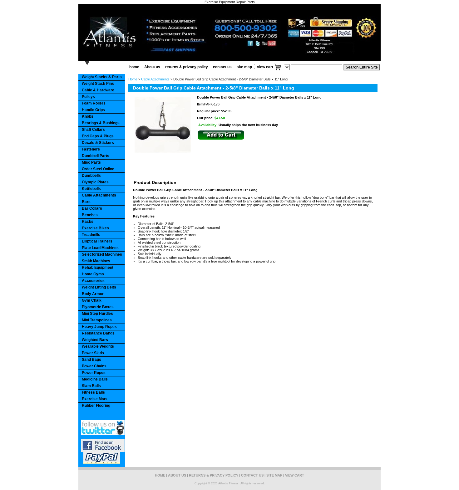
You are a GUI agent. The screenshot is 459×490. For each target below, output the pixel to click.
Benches (90, 215)
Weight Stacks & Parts (102, 77)
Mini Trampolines (97, 320)
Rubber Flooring (96, 405)
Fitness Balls (93, 392)
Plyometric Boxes (98, 307)
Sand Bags (91, 359)
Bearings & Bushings (101, 123)
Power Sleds (93, 353)
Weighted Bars (95, 340)
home (134, 67)
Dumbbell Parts (95, 156)
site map (244, 67)
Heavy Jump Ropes (99, 326)
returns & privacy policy (186, 67)
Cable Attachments (155, 79)
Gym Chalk (91, 300)
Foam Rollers (94, 103)
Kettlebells (91, 188)
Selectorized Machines (102, 254)
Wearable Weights (98, 346)
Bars (86, 202)
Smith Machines (96, 261)
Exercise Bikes (95, 228)
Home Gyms (93, 274)
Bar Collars (92, 208)
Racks (87, 221)
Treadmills (91, 234)
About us (152, 67)
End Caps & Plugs (98, 136)
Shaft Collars (93, 129)
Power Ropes (94, 372)
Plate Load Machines (100, 248)
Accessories (93, 280)
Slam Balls (91, 386)
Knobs (87, 116)
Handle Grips (93, 110)
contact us (222, 67)
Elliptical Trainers (97, 241)
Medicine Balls (95, 379)
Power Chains (94, 366)
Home (132, 79)
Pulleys (88, 96)
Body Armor (93, 294)
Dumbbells (91, 175)
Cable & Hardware (98, 90)
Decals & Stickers (98, 142)
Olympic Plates (95, 182)
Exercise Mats (94, 399)
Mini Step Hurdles (97, 313)
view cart (265, 67)
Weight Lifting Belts (99, 287)
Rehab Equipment (97, 267)
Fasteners (91, 149)
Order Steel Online (98, 169)
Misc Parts (91, 162)
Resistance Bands (98, 333)
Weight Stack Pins (98, 83)
